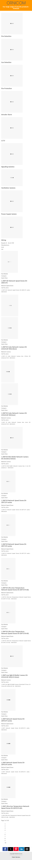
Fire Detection (6, 36)
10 (5, 843)
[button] (5, 849)
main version (16, 857)
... (5, 832)
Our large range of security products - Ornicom (16, 7)
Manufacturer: (5, 245)
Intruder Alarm (6, 115)
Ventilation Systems (8, 188)
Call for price (5, 288)
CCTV (3, 141)
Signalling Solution (7, 167)
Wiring (3, 240)
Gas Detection (6, 62)
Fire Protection (6, 88)
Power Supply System (9, 214)
